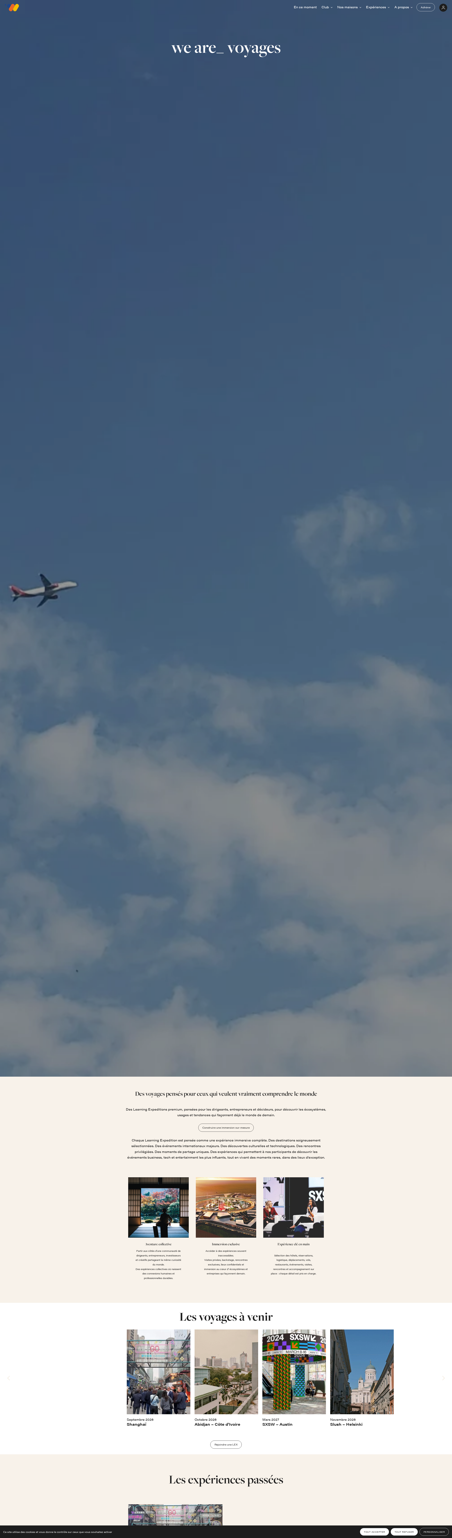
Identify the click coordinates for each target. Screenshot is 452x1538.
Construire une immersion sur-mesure (226, 1127)
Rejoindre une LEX (226, 1444)
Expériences (376, 7)
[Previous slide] (9, 1378)
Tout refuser (404, 1531)
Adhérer (426, 7)
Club (326, 7)
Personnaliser (434, 1531)
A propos (402, 7)
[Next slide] (443, 1378)
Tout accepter (374, 1531)
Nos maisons (348, 7)
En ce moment (305, 7)
